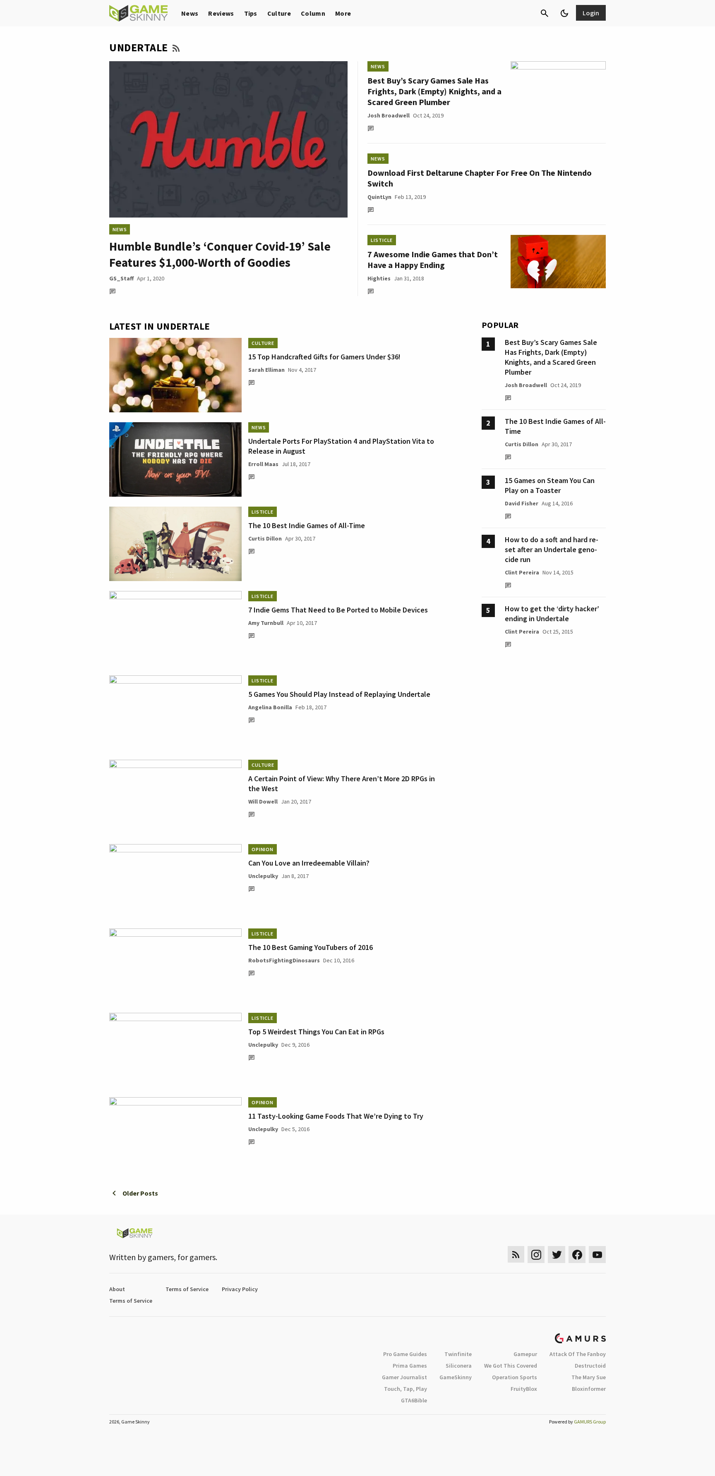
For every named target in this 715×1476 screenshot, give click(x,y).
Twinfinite (458, 1354)
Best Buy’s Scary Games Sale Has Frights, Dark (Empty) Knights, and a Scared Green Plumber (434, 91)
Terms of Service (187, 1289)
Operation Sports (514, 1377)
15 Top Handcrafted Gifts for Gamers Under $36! (324, 356)
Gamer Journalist (404, 1377)
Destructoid (590, 1365)
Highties (379, 278)
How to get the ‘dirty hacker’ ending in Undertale (552, 613)
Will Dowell (263, 801)
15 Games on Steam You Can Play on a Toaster (550, 485)
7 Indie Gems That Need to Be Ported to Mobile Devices (338, 610)
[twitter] (556, 1254)
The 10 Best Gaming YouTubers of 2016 (310, 947)
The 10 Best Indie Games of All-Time (306, 525)
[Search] (544, 13)
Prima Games (410, 1365)
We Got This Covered (510, 1365)
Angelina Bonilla (270, 707)
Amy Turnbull (265, 623)
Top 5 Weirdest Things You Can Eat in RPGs (316, 1031)
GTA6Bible (414, 1400)
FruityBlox (524, 1388)
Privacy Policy (240, 1289)
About (117, 1289)
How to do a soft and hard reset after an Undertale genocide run (551, 549)
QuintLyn (379, 197)
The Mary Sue (588, 1377)
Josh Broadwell (388, 115)
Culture (279, 13)
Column (313, 13)
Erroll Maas (263, 464)
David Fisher (521, 503)
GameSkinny (455, 1377)
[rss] (516, 1254)
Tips (250, 13)
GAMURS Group (590, 1422)
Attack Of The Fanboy (577, 1354)
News (189, 13)
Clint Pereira (522, 572)
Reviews (221, 13)
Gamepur (525, 1354)
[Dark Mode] (564, 13)
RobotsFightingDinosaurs (284, 960)
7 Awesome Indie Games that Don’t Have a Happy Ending (432, 259)
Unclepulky (263, 876)
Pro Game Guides (405, 1354)
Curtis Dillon (265, 538)
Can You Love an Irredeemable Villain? (308, 863)
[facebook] (577, 1254)
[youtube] (597, 1254)
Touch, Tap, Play (405, 1388)
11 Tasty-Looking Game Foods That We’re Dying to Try (335, 1116)
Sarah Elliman (266, 369)
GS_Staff (121, 278)
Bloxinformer (589, 1388)
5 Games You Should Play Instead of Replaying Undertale (339, 694)
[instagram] (536, 1254)
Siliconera (459, 1365)
